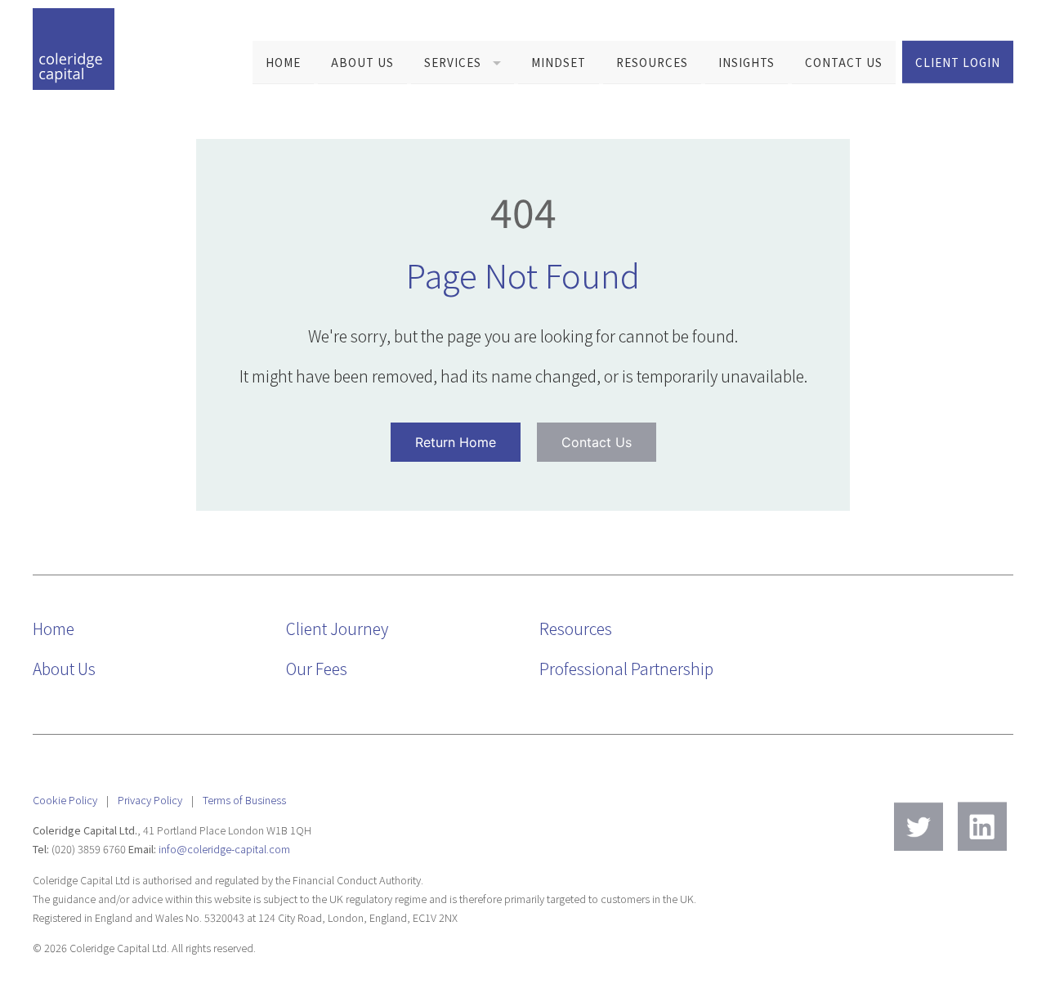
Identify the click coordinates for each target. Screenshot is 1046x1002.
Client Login (957, 61)
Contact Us (844, 62)
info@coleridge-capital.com (224, 849)
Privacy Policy (150, 799)
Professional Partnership (626, 668)
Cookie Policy (65, 799)
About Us (362, 62)
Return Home (455, 442)
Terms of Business (244, 799)
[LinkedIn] (982, 826)
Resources (652, 62)
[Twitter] (918, 826)
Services (452, 62)
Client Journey (337, 628)
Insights (746, 62)
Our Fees (316, 668)
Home (283, 62)
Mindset (558, 62)
